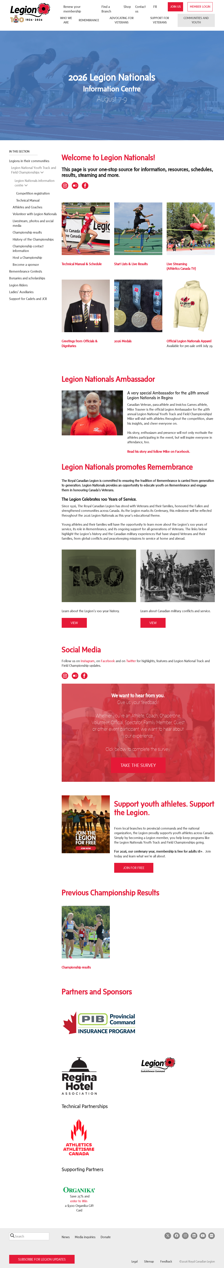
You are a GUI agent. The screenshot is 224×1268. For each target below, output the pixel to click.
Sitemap (149, 1261)
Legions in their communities (29, 161)
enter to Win (78, 1201)
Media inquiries (85, 1237)
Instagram (87, 661)
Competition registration (33, 193)
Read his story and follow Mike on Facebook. (158, 451)
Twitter (131, 661)
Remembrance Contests (25, 271)
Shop (127, 7)
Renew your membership (72, 9)
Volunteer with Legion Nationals (35, 214)
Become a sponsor (26, 264)
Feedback (166, 1261)
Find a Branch (106, 9)
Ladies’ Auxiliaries (21, 292)
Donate (106, 1237)
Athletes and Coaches (27, 207)
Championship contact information (28, 248)
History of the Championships (33, 239)
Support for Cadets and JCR (28, 299)
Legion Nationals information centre (34, 183)
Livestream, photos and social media (33, 223)
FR (155, 7)
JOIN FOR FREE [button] (133, 868)
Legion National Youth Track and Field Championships (33, 170)
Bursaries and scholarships (27, 278)
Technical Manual (27, 200)
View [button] (74, 623)
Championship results (27, 232)
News (66, 1237)
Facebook (108, 661)
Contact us (140, 9)
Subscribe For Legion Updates (42, 1259)
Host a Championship (27, 257)
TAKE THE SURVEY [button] (138, 765)
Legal (134, 1261)
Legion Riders (18, 285)
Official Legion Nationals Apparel (189, 341)
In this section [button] (19, 151)
